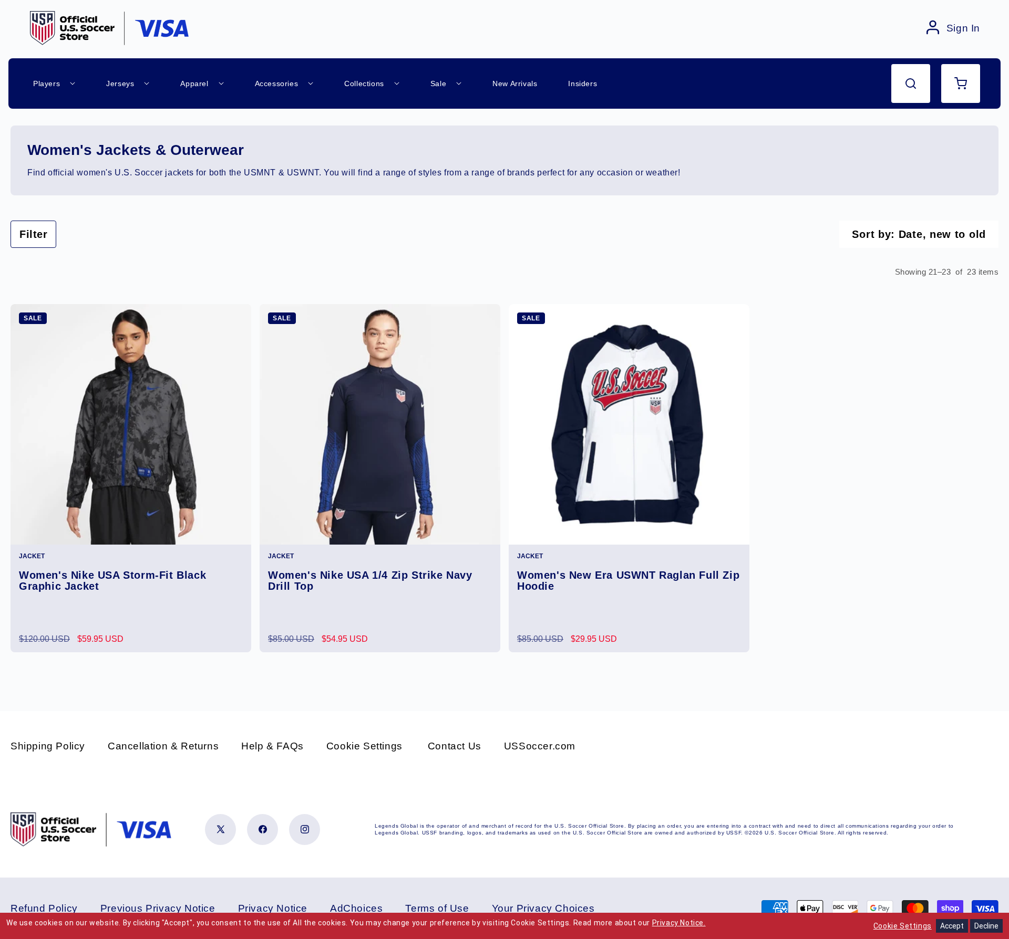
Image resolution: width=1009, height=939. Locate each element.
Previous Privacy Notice (157, 908)
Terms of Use (437, 908)
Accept (952, 926)
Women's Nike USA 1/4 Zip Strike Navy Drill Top (370, 581)
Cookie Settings (364, 746)
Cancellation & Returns (163, 746)
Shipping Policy (48, 746)
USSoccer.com (539, 746)
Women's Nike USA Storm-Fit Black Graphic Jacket (112, 581)
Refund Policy (44, 908)
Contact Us (454, 746)
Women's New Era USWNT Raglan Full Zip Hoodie (628, 581)
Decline (986, 926)
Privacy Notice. (679, 923)
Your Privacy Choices (543, 908)
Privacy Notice (272, 908)
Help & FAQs (272, 746)
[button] (910, 83)
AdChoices (356, 908)
